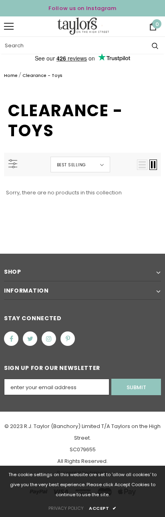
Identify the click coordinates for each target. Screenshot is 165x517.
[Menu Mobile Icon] (9, 26)
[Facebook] (11, 338)
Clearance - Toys (42, 75)
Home (11, 75)
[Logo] (83, 26)
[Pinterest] (67, 338)
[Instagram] (49, 338)
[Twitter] (30, 338)
